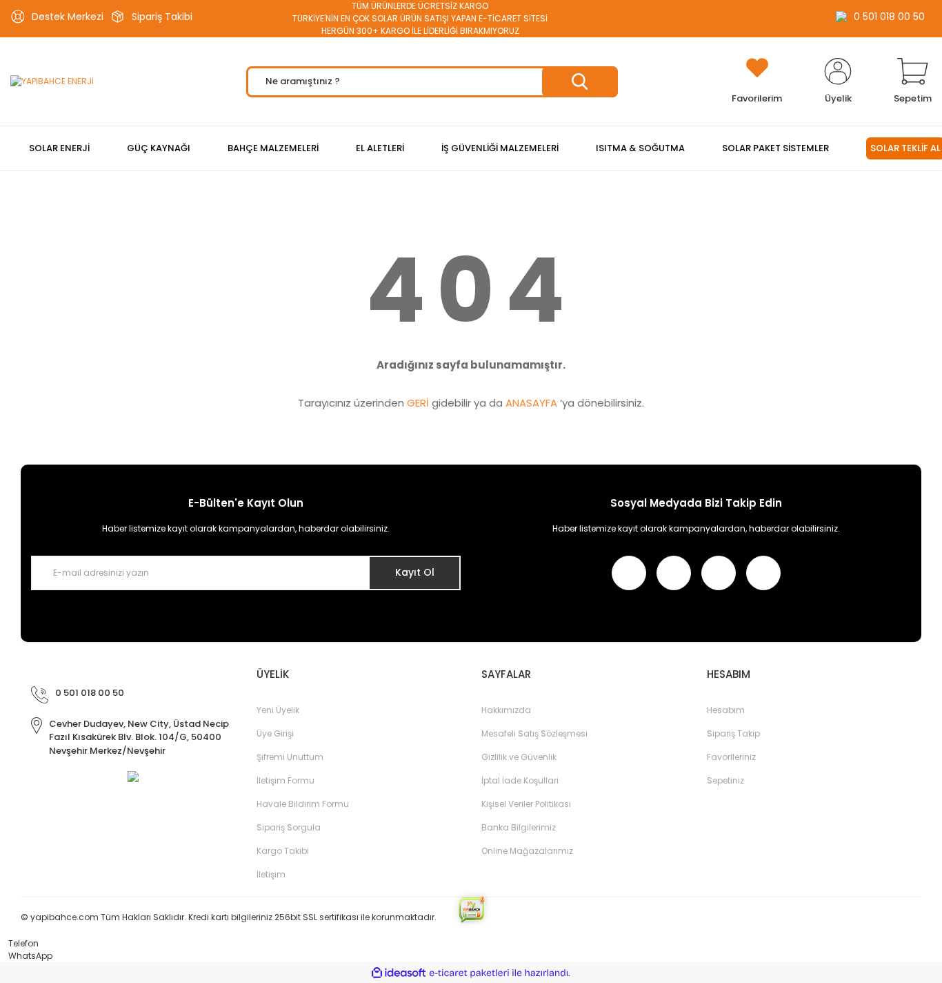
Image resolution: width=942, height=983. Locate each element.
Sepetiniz (725, 780)
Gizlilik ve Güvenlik (519, 757)
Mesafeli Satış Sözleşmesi (534, 733)
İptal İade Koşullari (520, 780)
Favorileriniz (731, 757)
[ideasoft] (398, 973)
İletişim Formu (285, 780)
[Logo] (52, 81)
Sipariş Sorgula (289, 827)
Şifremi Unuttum (290, 757)
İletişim (271, 874)
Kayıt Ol (414, 572)
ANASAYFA (531, 403)
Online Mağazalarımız (527, 851)
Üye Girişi (275, 733)
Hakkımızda (506, 710)
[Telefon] (3, 943)
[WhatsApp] (3, 956)
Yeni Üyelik (278, 710)
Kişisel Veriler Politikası (526, 804)
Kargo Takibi (283, 851)
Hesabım (726, 710)
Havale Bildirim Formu (303, 804)
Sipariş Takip (733, 733)
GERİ (418, 403)
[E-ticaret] (469, 973)
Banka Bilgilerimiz (518, 827)
